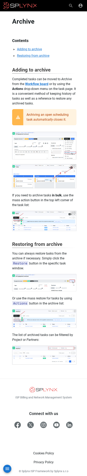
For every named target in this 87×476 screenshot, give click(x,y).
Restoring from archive (33, 56)
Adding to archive (29, 49)
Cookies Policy (43, 453)
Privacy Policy (44, 462)
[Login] (80, 6)
